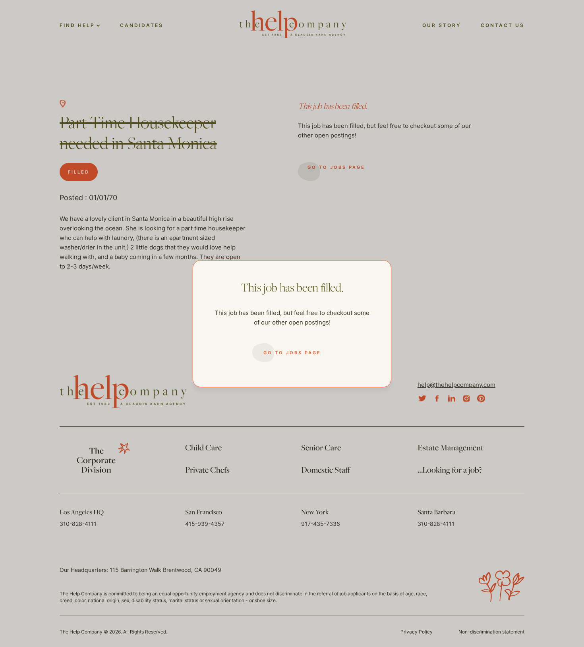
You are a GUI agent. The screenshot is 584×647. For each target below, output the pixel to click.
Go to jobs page (292, 352)
